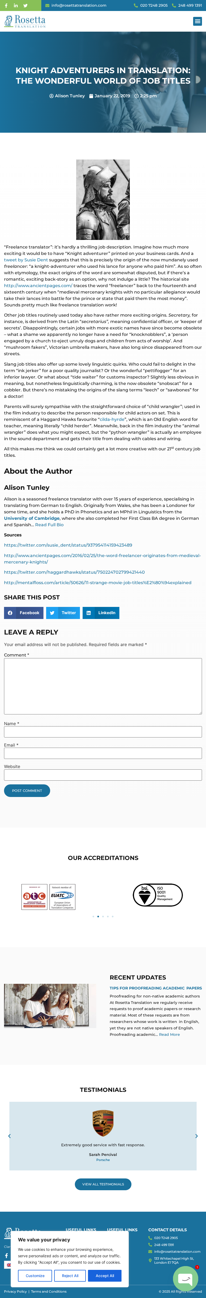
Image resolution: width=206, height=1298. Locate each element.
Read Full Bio (49, 524)
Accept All (105, 1275)
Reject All (70, 1275)
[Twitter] (25, 5)
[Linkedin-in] (16, 5)
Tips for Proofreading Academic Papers (156, 988)
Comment (16, 655)
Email (11, 745)
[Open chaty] (185, 1278)
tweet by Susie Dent (26, 259)
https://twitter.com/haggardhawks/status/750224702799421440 (74, 572)
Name (11, 723)
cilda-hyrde (112, 419)
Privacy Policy (15, 1291)
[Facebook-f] (6, 5)
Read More (169, 1034)
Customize (35, 1275)
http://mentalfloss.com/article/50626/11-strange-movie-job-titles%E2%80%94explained (98, 582)
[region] (70, 1259)
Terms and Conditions (49, 1291)
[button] (197, 21)
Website (12, 766)
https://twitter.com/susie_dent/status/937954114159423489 (68, 545)
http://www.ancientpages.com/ (38, 285)
